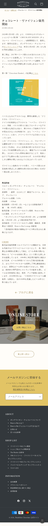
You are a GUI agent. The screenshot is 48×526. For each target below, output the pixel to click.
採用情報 (13, 491)
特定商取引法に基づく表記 (20, 488)
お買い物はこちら (24, 327)
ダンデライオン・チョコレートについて (25, 420)
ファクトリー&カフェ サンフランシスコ (25, 462)
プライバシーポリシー (18, 485)
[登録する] (40, 397)
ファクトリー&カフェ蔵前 (20, 446)
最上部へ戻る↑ (24, 354)
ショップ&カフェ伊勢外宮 (20, 449)
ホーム (7, 10)
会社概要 (13, 482)
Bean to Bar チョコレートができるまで (24, 426)
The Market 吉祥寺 (17, 452)
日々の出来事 (15, 432)
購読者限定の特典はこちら (24, 389)
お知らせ (13, 10)
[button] (5, 4)
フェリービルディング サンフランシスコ (25, 465)
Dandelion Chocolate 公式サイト (27, 517)
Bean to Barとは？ (17, 423)
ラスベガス (14, 468)
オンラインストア (11, 47)
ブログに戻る (26, 292)
